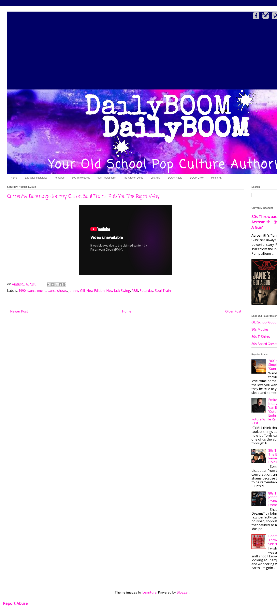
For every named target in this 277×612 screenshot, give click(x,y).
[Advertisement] (152, 55)
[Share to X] (56, 284)
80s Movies (259, 329)
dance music (36, 290)
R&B (135, 290)
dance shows (57, 290)
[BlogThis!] (52, 284)
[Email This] (49, 284)
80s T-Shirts (260, 336)
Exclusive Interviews (36, 177)
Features (59, 177)
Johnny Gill (77, 290)
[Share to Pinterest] (64, 284)
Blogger (183, 592)
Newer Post (19, 311)
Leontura (149, 592)
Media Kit (216, 177)
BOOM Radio (175, 177)
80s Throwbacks (81, 177)
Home (14, 177)
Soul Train (163, 290)
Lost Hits (155, 177)
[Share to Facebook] (60, 284)
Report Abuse (15, 603)
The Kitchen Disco (133, 177)
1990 (22, 290)
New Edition (95, 290)
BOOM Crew (197, 177)
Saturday (146, 290)
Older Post (233, 311)
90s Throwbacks (107, 177)
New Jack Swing (118, 290)
